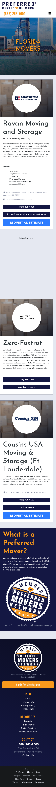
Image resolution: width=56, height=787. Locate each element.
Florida (30, 772)
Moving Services (28, 728)
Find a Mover (28, 724)
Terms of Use (28, 702)
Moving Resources (28, 731)
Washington (27, 782)
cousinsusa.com (26, 507)
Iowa (38, 772)
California (20, 772)
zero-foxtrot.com (26, 386)
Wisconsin (39, 782)
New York (19, 779)
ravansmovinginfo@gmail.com (18, 199)
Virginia (15, 782)
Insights (28, 721)
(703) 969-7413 (26, 379)
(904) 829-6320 (26, 206)
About (28, 698)
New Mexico (38, 776)
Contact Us (28, 755)
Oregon (29, 779)
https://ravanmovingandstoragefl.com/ (26, 214)
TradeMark (28, 709)
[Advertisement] (28, 268)
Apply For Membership (28, 684)
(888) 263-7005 (15, 13)
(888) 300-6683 (26, 499)
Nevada (26, 776)
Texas (38, 779)
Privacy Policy (28, 705)
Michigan (16, 776)
